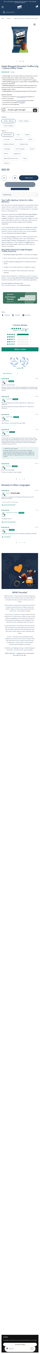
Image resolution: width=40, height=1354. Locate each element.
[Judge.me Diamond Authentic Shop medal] (14, 361)
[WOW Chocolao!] (19, 7)
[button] (36, 7)
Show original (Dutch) (10, 504)
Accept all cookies (20, 1344)
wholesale (22, 102)
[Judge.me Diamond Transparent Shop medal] (24, 361)
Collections (9, 18)
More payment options (20, 189)
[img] (5, 378)
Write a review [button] (20, 349)
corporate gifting (20, 96)
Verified (19, 368)
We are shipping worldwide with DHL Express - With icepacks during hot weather (20, 2)
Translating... (7, 536)
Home (3, 18)
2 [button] (19, 479)
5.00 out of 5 (25, 328)
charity (34, 79)
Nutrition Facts (7, 194)
